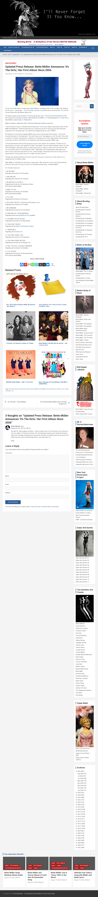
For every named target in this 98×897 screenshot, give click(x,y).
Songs (12, 868)
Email (7, 484)
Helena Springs (80, 640)
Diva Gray (79, 633)
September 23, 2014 (11, 74)
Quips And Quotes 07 (82, 572)
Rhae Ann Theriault (82, 678)
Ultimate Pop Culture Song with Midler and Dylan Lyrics (59, 875)
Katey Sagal (79, 657)
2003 (79, 845)
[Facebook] (21, 263)
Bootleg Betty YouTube (83, 278)
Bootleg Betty (18, 893)
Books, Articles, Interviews (84, 342)
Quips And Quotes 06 (82, 570)
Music (51, 47)
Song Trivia (79, 354)
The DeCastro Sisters (27, 226)
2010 (79, 828)
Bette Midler (34, 108)
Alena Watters (80, 623)
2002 (79, 847)
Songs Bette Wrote (82, 357)
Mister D (21, 74)
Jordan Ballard (80, 652)
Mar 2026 (80, 785)
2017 (79, 812)
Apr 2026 (80, 783)
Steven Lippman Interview (84, 459)
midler (67, 389)
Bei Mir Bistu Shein (25, 389)
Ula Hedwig (79, 695)
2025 (79, 793)
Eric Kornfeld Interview (83, 450)
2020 (79, 804)
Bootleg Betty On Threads (84, 234)
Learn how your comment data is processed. (45, 506)
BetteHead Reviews (82, 751)
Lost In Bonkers (81, 457)
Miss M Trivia (80, 349)
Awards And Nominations (42, 47)
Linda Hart (79, 664)
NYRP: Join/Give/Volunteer (84, 520)
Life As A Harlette (81, 662)
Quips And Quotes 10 (82, 579)
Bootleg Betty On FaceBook (84, 221)
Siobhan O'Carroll (81, 688)
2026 (79, 771)
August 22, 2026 (9, 882)
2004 (79, 843)
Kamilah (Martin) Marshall (84, 654)
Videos (58, 47)
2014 (79, 819)
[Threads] (44, 263)
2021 (79, 802)
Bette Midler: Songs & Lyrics (84, 333)
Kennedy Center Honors (83, 347)
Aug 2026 (81, 773)
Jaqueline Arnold (81, 643)
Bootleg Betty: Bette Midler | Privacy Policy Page (40, 893)
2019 (79, 807)
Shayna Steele (80, 685)
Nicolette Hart (80, 673)
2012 (79, 824)
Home (5, 47)
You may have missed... (14, 854)
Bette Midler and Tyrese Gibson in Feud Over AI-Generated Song (13, 876)
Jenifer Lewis (80, 645)
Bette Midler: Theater (82, 340)
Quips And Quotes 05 (82, 567)
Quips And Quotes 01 (82, 558)
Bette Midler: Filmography (83, 326)
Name (7, 476)
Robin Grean (79, 681)
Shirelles (25, 191)
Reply (12, 441)
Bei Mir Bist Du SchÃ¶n (36, 118)
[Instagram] (36, 263)
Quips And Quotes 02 (82, 560)
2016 (79, 814)
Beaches (82, 863)
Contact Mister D (7, 50)
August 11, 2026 (79, 882)
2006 (79, 838)
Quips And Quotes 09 (82, 577)
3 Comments (29, 74)
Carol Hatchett (80, 626)
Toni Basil (79, 693)
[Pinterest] (25, 263)
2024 (79, 795)
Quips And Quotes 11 (82, 582)
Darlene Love (35, 202)
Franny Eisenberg (81, 635)
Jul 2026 (80, 776)
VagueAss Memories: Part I (84, 462)
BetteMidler (42, 389)
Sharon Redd (80, 683)
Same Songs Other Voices (84, 414)
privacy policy (81, 152)
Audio (7, 865)
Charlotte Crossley (81, 628)
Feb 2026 (80, 788)
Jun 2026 (80, 778)
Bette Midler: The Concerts (84, 335)
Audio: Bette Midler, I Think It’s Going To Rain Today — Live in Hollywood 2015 (83, 876)
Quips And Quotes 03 (82, 563)
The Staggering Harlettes (83, 690)
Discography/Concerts (27, 47)
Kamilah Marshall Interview (84, 455)
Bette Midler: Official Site (83, 193)
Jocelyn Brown (80, 650)
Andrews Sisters (14, 389)
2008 (79, 833)
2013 (79, 821)
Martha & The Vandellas (27, 215)
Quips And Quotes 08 (82, 574)
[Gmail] (29, 263)
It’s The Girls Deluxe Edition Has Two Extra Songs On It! (53, 403)
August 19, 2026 (33, 880)
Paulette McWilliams (82, 676)
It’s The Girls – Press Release (17, 402)
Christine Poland (81, 631)
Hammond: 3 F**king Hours (84, 452)
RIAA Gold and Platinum (83, 352)
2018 (79, 809)
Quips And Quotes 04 (82, 565)
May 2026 (81, 781)
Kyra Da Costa (80, 659)
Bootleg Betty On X (82, 237)
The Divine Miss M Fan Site (36, 868)
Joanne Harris (80, 647)
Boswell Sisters (59, 116)
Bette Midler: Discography (84, 324)
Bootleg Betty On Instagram (84, 223)
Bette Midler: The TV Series (84, 271)
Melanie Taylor (80, 666)
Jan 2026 (80, 790)
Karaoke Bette (80, 411)
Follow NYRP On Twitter (83, 513)
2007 (79, 835)
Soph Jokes (79, 359)
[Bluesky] (47, 263)
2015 (79, 816)
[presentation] (91, 854)
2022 (79, 800)
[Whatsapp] (33, 263)
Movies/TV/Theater (13, 47)
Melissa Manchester (82, 669)
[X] (40, 263)
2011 (79, 826)
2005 (79, 840)
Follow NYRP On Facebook (84, 510)
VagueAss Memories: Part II (84, 464)
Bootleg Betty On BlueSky (84, 218)
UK (67, 110)
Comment (9, 453)
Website (7, 493)
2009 (79, 831)
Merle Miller (79, 671)
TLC (59, 118)
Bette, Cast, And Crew (82, 748)
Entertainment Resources (84, 345)
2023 (79, 797)
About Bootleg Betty (82, 207)
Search (92, 106)
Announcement (11, 63)
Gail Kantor (79, 638)
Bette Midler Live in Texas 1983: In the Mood (36, 875)
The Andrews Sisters (21, 118)
